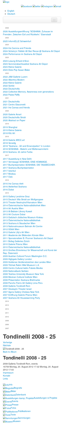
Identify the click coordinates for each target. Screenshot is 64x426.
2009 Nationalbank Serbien (16, 270)
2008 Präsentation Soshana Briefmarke (21, 279)
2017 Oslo (8, 176)
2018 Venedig (9, 142)
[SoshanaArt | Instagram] (47, 5)
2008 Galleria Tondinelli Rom (16, 285)
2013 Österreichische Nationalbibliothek (21, 220)
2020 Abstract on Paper (14, 120)
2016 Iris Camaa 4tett (13, 183)
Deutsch (11, 13)
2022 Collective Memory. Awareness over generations (28, 91)
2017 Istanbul (9, 170)
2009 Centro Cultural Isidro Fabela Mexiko (23, 267)
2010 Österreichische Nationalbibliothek (21, 247)
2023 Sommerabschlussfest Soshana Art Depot (25, 63)
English (10, 10)
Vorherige (7, 342)
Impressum (8, 372)
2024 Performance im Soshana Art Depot (22, 54)
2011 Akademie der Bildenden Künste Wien (23, 235)
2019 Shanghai (10, 127)
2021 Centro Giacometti (14, 104)
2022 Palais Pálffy (11, 94)
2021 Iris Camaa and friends (16, 107)
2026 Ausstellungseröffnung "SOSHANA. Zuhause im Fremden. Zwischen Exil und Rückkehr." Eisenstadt (28, 33)
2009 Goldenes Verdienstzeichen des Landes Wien (27, 262)
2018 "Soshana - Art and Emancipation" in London (26, 145)
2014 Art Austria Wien (13, 208)
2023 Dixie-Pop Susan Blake (16, 69)
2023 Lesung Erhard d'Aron (16, 60)
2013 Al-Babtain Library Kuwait (17, 211)
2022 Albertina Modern (14, 79)
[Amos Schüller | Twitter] (37, 5)
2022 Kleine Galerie (12, 82)
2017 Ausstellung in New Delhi (17, 158)
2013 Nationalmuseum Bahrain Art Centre (22, 226)
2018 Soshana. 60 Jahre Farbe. (18, 151)
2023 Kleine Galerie (12, 66)
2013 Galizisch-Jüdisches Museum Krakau (23, 217)
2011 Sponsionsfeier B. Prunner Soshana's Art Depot (28, 238)
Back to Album (10, 351)
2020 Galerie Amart (12, 114)
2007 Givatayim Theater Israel (17, 288)
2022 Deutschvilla (11, 88)
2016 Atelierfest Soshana (15, 186)
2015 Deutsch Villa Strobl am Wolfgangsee (23, 199)
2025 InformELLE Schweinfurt (17, 41)
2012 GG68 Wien (11, 229)
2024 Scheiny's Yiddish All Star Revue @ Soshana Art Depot (31, 51)
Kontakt (6, 375)
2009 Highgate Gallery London (17, 259)
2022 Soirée (8, 85)
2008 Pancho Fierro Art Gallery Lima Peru (23, 282)
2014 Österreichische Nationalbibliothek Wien (24, 205)
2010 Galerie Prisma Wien (15, 244)
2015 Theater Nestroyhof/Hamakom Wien (22, 202)
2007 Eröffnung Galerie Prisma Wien (20, 294)
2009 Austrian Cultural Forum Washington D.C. (25, 256)
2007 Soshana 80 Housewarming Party (21, 297)
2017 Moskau (9, 173)
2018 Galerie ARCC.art (14, 139)
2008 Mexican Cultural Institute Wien (20, 276)
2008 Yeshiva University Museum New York (23, 273)
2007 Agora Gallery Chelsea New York (21, 291)
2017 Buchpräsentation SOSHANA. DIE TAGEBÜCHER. (29, 164)
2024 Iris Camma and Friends (17, 48)
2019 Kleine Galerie (12, 130)
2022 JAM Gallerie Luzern (15, 76)
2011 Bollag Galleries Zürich (16, 241)
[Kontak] (57, 5)
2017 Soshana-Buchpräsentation (18, 167)
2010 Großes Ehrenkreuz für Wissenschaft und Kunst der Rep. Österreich (30, 252)
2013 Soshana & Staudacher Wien (19, 223)
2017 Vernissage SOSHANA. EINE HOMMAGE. (25, 161)
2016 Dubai (8, 189)
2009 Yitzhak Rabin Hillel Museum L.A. (21, 265)
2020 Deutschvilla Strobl (14, 117)
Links (5, 378)
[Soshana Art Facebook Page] (26, 5)
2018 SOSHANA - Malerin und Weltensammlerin (25, 148)
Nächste (7, 345)
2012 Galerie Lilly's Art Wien (16, 232)
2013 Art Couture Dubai (14, 214)
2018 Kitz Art (9, 133)
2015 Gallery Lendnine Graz (16, 196)
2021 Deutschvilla (11, 101)
